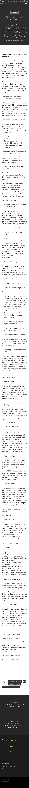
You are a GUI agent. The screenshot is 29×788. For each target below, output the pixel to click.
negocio (17, 684)
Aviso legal (6, 763)
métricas (11, 684)
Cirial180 (10, 40)
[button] (26, 3)
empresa (11, 681)
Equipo (12, 746)
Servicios (13, 744)
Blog (11, 749)
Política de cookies (8, 769)
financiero (19, 681)
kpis (24, 681)
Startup (11, 687)
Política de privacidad (9, 766)
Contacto (13, 752)
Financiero (14, 12)
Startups (17, 687)
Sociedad (5, 687)
